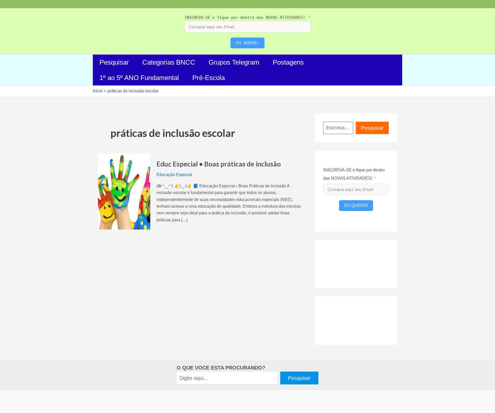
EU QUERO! (247, 42)
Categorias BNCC (168, 62)
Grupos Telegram (234, 62)
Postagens (288, 62)
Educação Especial (174, 174)
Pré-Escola (208, 78)
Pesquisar (114, 62)
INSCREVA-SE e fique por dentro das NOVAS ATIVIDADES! (245, 17)
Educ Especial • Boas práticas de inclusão (218, 164)
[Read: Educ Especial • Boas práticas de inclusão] (124, 191)
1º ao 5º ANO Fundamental (139, 78)
